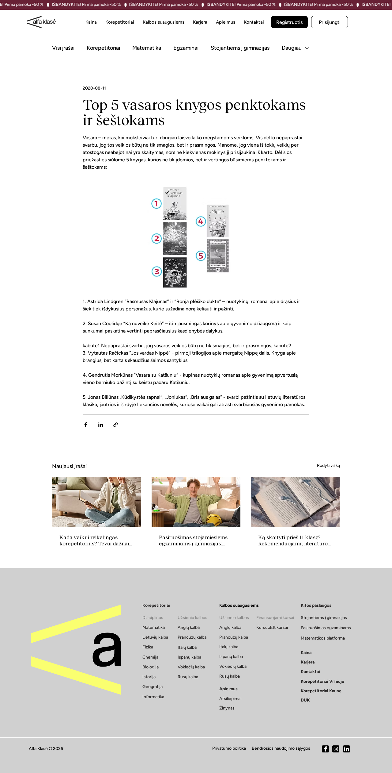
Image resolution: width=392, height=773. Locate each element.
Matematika (146, 47)
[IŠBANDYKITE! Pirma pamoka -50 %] (196, 4)
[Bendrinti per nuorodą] (116, 425)
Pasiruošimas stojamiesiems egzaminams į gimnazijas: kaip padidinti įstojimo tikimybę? (193, 540)
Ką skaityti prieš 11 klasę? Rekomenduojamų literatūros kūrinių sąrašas (294, 540)
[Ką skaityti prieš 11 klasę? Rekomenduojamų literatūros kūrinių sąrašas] (295, 502)
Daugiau (292, 47)
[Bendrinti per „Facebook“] (86, 425)
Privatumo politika (229, 748)
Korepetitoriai (103, 47)
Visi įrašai (63, 47)
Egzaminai (185, 47)
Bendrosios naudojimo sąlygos (281, 748)
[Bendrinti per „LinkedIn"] (101, 425)
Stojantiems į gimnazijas (240, 47)
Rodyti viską (328, 465)
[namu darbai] (96, 502)
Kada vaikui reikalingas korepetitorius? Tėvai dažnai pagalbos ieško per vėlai (94, 540)
